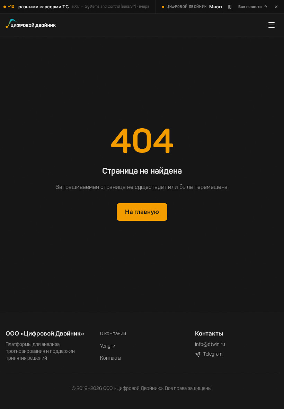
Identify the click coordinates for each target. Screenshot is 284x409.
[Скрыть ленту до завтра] (276, 7)
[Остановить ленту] (229, 7)
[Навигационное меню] (271, 25)
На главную (142, 212)
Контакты (110, 358)
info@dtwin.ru (210, 344)
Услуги (107, 346)
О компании (113, 334)
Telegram (212, 354)
